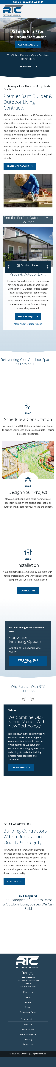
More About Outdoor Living (28, 323)
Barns (28, 997)
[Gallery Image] (15, 919)
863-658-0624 (30, 986)
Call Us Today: (28, 1)
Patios (28, 1002)
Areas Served (28, 1029)
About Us (28, 1024)
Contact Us (28, 590)
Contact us (28, 1044)
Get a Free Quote (28, 316)
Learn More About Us (19, 166)
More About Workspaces (28, 335)
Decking (28, 1007)
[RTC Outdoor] (13, 11)
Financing (28, 1039)
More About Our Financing (28, 661)
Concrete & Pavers (28, 1012)
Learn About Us (28, 66)
